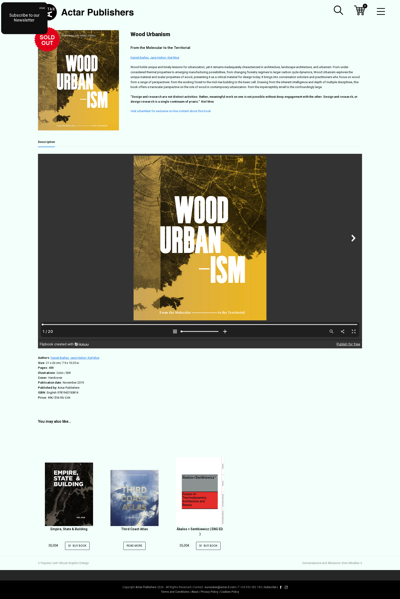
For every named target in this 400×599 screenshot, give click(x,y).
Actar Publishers (145, 587)
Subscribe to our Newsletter (24, 17)
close (42, 8)
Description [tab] (46, 142)
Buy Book (79, 545)
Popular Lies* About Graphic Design (65, 563)
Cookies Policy (229, 591)
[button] (338, 10)
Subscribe (270, 587)
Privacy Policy (209, 591)
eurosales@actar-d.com (220, 587)
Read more (134, 545)
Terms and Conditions (175, 591)
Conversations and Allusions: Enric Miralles (330, 563)
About (195, 591)
